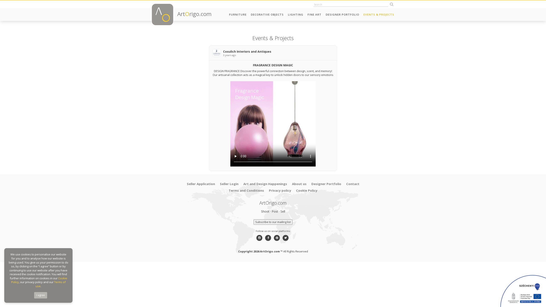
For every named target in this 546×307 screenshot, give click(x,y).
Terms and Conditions (246, 190)
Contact (352, 184)
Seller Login (229, 184)
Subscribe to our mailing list (273, 222)
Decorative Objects (267, 14)
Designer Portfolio (342, 14)
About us (299, 184)
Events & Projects (378, 14)
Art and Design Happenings (265, 184)
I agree (40, 295)
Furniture (238, 14)
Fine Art (314, 14)
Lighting (295, 14)
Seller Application (201, 184)
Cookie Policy (306, 190)
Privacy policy (280, 190)
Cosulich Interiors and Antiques (247, 51)
